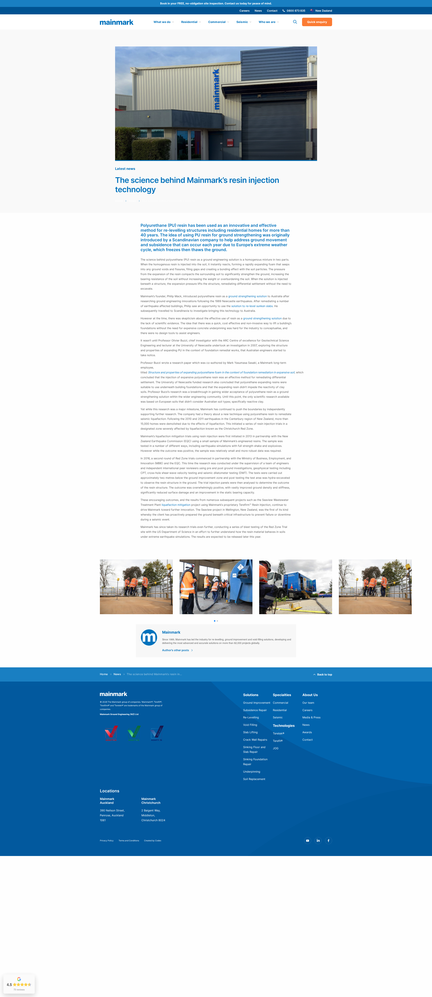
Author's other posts (175, 650)
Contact (272, 10)
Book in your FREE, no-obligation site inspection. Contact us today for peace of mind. (216, 3)
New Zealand (323, 10)
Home (119, 201)
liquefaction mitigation (176, 505)
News (258, 10)
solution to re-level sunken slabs (252, 306)
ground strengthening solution (247, 296)
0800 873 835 (296, 10)
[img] (117, 22)
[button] (214, 621)
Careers (244, 10)
